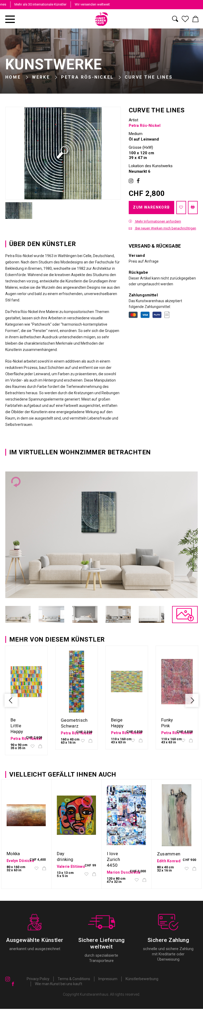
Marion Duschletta (124, 872)
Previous (11, 700)
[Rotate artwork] (16, 482)
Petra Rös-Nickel (87, 77)
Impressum (107, 979)
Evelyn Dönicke (20, 861)
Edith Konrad (169, 861)
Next (192, 700)
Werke (41, 77)
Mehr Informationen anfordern (158, 221)
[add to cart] (40, 746)
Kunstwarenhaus (94, 994)
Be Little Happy (17, 725)
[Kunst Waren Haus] (101, 19)
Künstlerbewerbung (142, 979)
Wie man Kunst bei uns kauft (58, 984)
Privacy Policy (38, 979)
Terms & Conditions (74, 979)
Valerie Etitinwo (71, 866)
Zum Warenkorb (151, 207)
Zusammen (169, 853)
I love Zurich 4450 (113, 859)
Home (13, 77)
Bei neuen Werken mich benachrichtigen (165, 228)
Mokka (13, 853)
